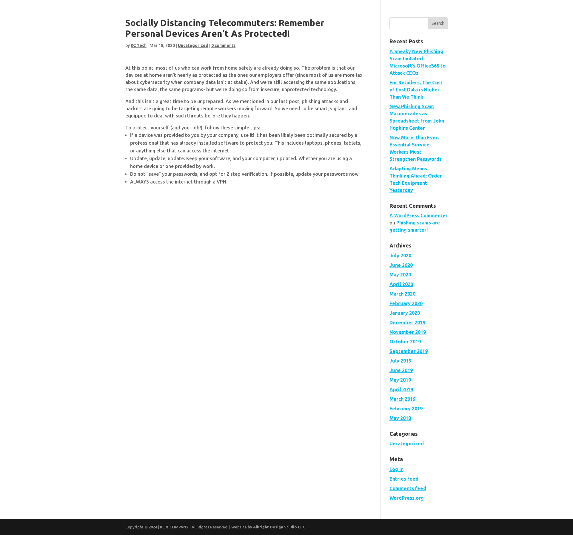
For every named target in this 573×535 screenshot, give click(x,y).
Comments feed (407, 488)
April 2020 (401, 284)
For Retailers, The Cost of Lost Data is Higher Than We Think (416, 90)
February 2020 (406, 303)
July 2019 (400, 360)
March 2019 (402, 399)
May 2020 (400, 274)
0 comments (223, 45)
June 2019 (401, 370)
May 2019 (400, 380)
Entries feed (403, 479)
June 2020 (401, 265)
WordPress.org (406, 498)
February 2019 (406, 408)
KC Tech (139, 45)
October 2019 (405, 341)
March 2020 (402, 293)
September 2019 (408, 351)
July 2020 (400, 255)
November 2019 (407, 332)
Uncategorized (193, 45)
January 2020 (404, 313)
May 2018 (400, 418)
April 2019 (401, 389)
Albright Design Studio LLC (279, 527)
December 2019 (407, 322)
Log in (396, 469)
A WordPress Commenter (418, 215)
